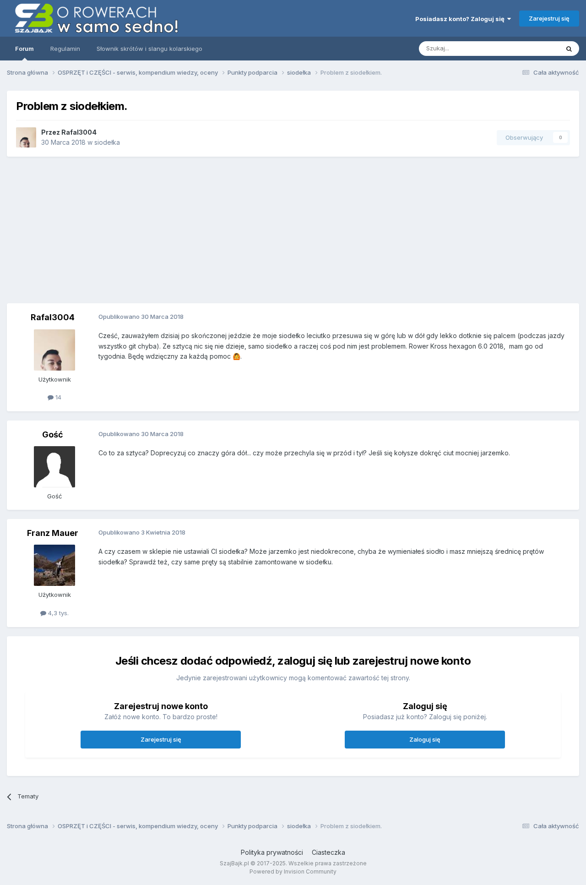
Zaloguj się (424, 739)
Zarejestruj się (549, 18)
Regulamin (65, 48)
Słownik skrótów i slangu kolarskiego (149, 48)
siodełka (107, 142)
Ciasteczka (328, 852)
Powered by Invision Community (293, 871)
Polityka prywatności (272, 852)
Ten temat (533, 48)
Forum (24, 48)
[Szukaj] (569, 48)
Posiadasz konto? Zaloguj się (461, 18)
